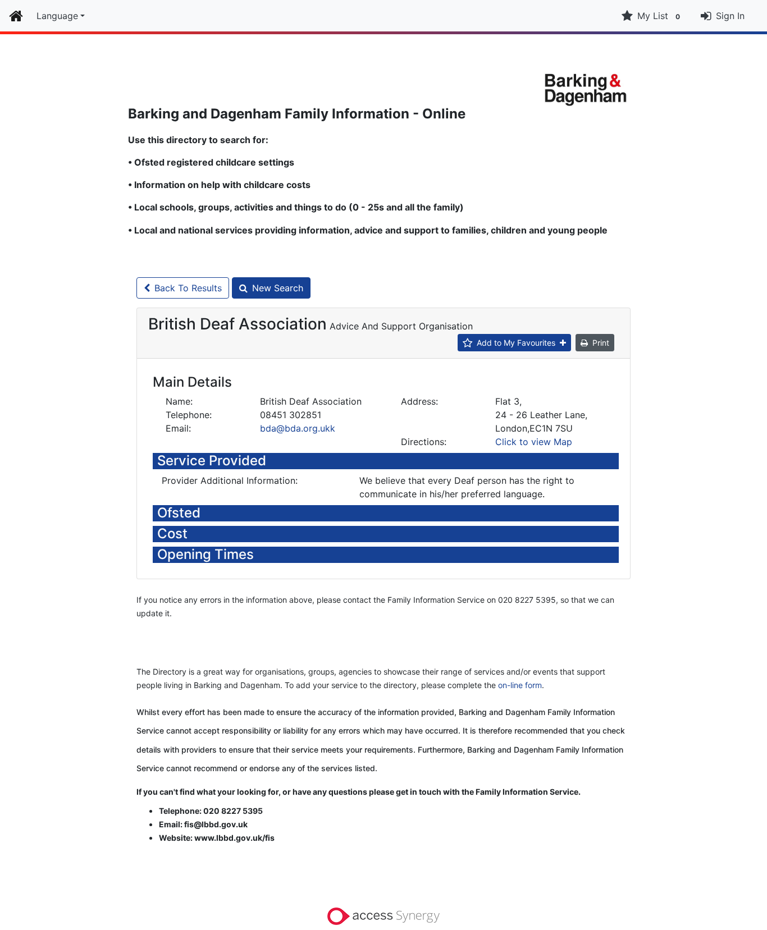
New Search (277, 288)
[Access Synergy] (383, 915)
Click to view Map (533, 441)
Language (57, 15)
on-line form (520, 685)
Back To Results (188, 288)
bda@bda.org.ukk (297, 428)
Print (600, 342)
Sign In (730, 15)
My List (658, 15)
